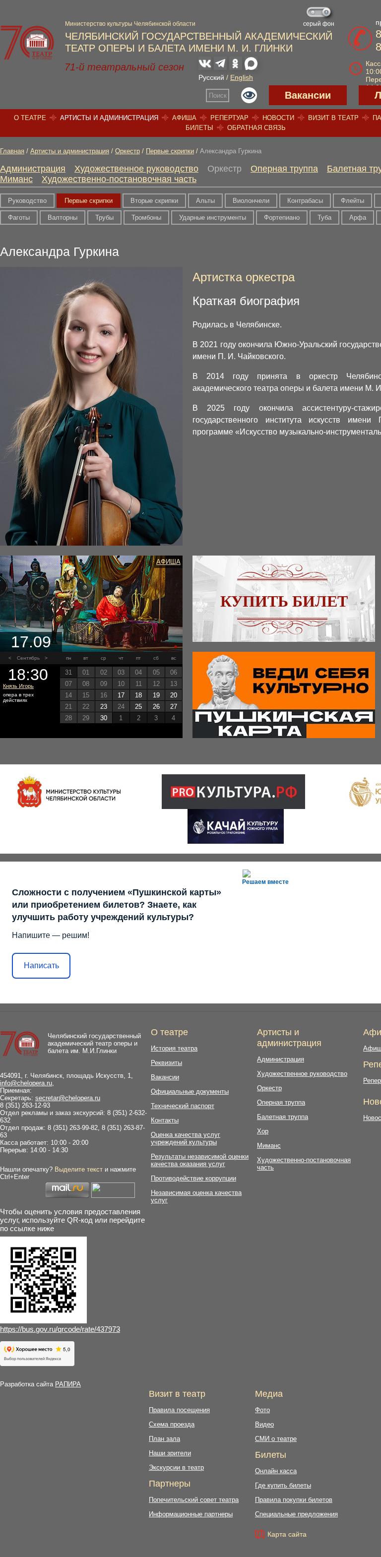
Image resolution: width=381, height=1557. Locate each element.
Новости (278, 118)
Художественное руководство (136, 169)
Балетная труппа (282, 1117)
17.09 (31, 642)
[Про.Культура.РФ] (233, 791)
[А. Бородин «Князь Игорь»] (91, 604)
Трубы (104, 217)
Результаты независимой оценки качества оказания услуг (200, 1160)
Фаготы (19, 217)
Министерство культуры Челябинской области (130, 23)
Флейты (352, 200)
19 (156, 695)
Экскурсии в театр (176, 1467)
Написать (41, 965)
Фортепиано (282, 217)
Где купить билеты (283, 1485)
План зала (164, 1438)
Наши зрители (170, 1453)
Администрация (32, 169)
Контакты (165, 1120)
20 (173, 695)
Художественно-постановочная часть (119, 179)
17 (121, 695)
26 (156, 706)
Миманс (16, 179)
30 (103, 718)
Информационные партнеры (191, 1514)
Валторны (62, 217)
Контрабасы (305, 200)
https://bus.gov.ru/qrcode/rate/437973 (60, 1329)
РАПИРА (68, 1384)
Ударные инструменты (212, 217)
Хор (262, 1131)
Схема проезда (171, 1424)
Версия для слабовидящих (249, 95)
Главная (12, 151)
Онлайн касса (276, 1471)
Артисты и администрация (109, 118)
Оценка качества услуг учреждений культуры (185, 1138)
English (241, 77)
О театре (30, 118)
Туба (324, 217)
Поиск (218, 95)
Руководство (27, 200)
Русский (211, 77)
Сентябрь (28, 658)
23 (103, 706)
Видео (264, 1424)
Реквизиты (166, 1062)
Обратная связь (256, 127)
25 (138, 706)
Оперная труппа (284, 169)
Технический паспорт (182, 1106)
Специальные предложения (296, 1514)
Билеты (199, 127)
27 (173, 706)
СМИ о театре (276, 1438)
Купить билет (284, 601)
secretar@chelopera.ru (67, 1098)
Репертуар (229, 118)
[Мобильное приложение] (235, 826)
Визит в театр (333, 118)
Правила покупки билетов (293, 1499)
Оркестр (127, 151)
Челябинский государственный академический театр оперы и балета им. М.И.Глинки (94, 1043)
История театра (174, 1048)
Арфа (357, 217)
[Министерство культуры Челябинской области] (69, 791)
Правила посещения (179, 1410)
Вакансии (308, 95)
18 (138, 695)
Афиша (184, 118)
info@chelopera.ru (26, 1083)
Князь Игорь (18, 686)
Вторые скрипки (154, 200)
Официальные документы (190, 1091)
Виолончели (251, 200)
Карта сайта (287, 1534)
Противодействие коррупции (193, 1178)
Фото (262, 1410)
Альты (205, 200)
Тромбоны (146, 217)
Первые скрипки (170, 151)
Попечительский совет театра (194, 1499)
